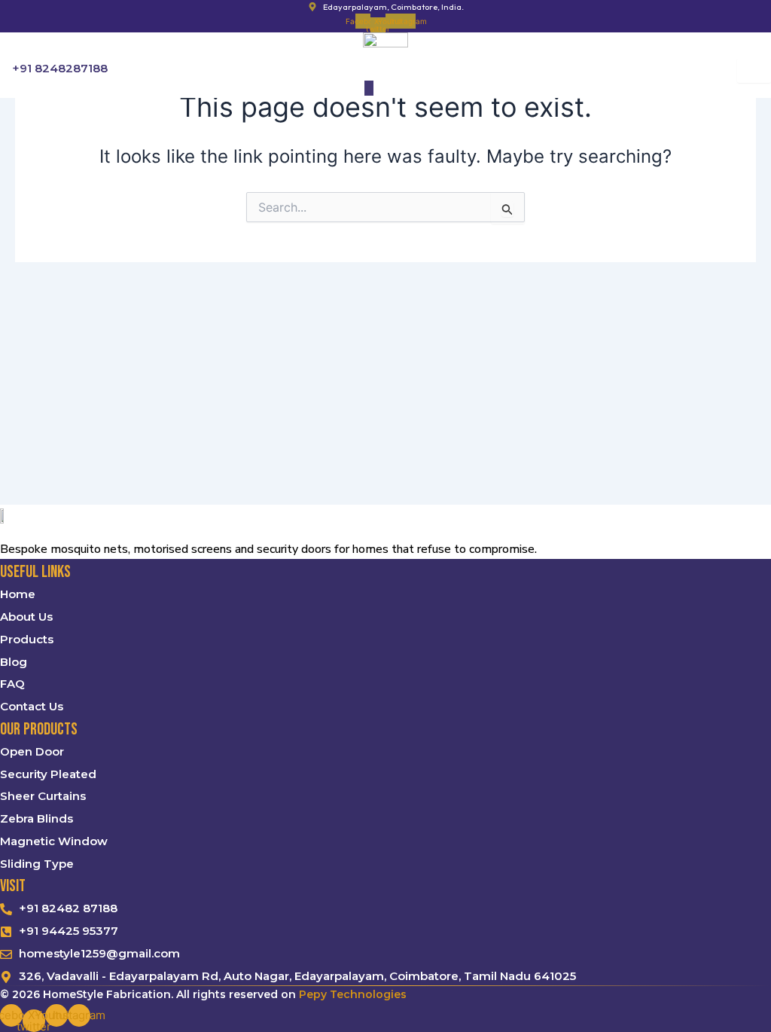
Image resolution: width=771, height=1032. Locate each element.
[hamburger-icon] (754, 70)
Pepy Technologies (353, 994)
